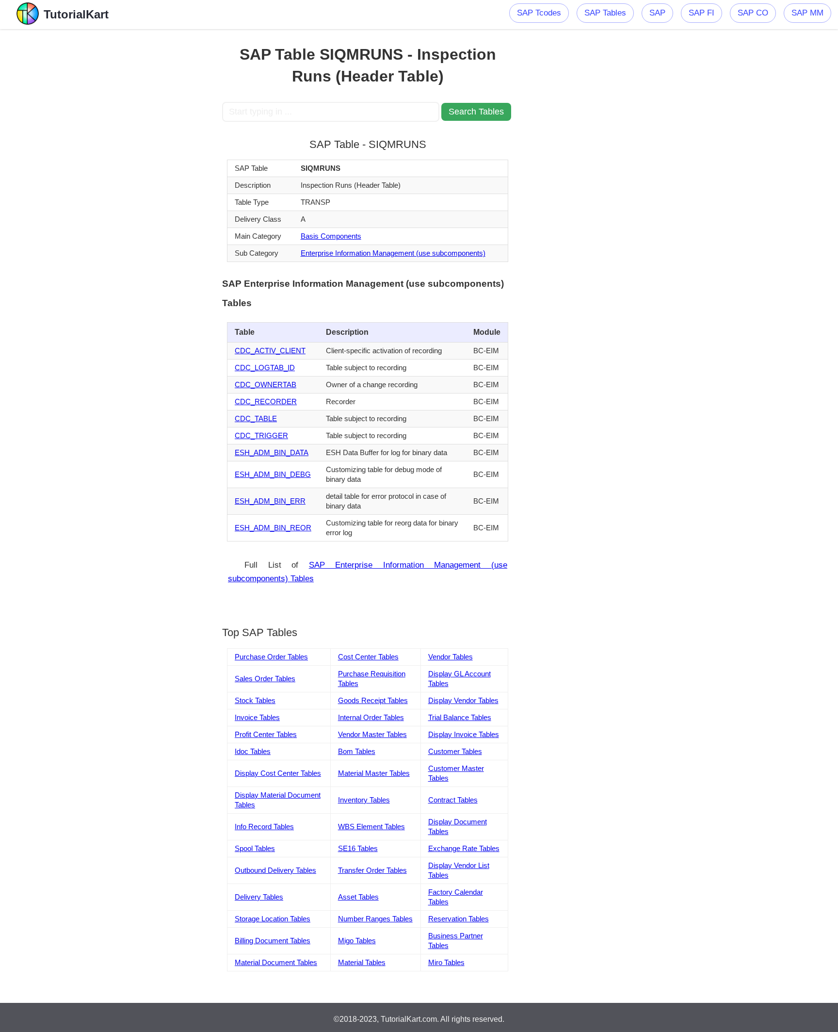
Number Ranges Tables (375, 919)
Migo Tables (357, 940)
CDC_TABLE (256, 418)
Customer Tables (455, 751)
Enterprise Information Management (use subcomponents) (393, 253)
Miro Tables (446, 962)
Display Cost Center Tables (278, 773)
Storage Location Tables (272, 919)
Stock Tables (255, 700)
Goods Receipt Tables (373, 700)
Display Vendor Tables (463, 700)
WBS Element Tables (371, 826)
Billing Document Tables (272, 940)
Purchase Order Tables (271, 657)
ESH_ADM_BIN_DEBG (273, 474)
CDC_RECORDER (266, 401)
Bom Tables (356, 751)
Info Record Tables (264, 826)
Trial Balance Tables (459, 717)
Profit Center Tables (266, 734)
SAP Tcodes (539, 12)
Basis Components (331, 236)
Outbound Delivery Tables (275, 870)
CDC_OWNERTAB (265, 384)
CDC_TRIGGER (261, 435)
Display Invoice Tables (463, 734)
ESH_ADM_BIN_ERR (270, 501)
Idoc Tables (253, 751)
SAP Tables (605, 12)
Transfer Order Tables (372, 870)
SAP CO (753, 12)
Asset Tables (358, 897)
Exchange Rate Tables (464, 848)
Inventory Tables (364, 800)
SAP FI (701, 12)
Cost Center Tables (368, 657)
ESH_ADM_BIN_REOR (273, 528)
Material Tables (362, 962)
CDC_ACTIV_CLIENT (270, 350)
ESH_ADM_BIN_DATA (271, 452)
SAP (657, 12)
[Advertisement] (150, 174)
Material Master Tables (374, 773)
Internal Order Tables (371, 717)
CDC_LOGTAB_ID (265, 367)
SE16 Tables (358, 848)
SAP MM (807, 12)
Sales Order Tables (265, 678)
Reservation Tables (458, 919)
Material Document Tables (276, 962)
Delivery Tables (259, 897)
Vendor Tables (450, 657)
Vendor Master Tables (372, 734)
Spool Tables (255, 848)
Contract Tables (453, 800)
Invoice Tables (257, 717)
